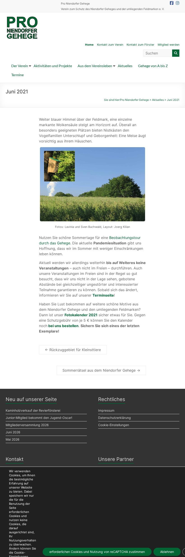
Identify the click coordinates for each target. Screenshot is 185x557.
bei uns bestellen (63, 325)
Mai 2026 (12, 439)
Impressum (106, 410)
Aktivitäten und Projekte (53, 66)
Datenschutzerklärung (114, 418)
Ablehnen (167, 552)
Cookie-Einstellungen (113, 425)
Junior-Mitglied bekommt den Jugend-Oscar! (39, 418)
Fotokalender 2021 (81, 315)
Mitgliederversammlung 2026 (27, 425)
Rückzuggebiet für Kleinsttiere (73, 349)
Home (89, 44)
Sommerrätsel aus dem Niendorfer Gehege (101, 370)
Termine (17, 75)
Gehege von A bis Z (153, 66)
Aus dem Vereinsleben (95, 66)
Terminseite (103, 295)
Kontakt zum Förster (140, 44)
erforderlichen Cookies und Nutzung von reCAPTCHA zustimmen (97, 552)
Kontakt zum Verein (110, 44)
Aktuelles (125, 66)
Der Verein (19, 66)
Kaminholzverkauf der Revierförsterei (33, 410)
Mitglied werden (168, 44)
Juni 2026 (13, 432)
